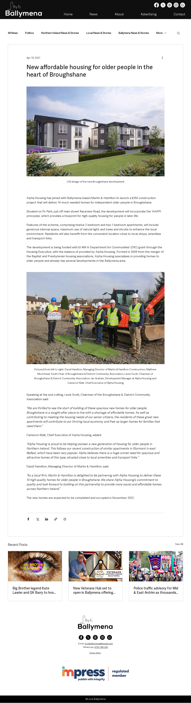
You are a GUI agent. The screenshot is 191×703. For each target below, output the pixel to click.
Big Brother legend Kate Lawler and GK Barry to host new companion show (33, 590)
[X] (163, 5)
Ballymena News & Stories (134, 33)
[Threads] (169, 5)
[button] (178, 32)
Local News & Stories (98, 33)
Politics (29, 33)
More (159, 33)
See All (179, 544)
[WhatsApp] (109, 637)
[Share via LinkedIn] (46, 519)
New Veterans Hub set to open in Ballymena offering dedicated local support (93, 590)
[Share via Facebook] (28, 519)
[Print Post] (65, 519)
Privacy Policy (95, 653)
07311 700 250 (101, 647)
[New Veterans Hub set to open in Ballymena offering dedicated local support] (96, 566)
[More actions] (162, 57)
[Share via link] (55, 519)
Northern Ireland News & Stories (60, 33)
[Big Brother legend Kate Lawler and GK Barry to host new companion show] (35, 566)
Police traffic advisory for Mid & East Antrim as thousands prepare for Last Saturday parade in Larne (156, 590)
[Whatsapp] (182, 5)
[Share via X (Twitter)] (37, 519)
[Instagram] (176, 5)
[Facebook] (156, 5)
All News (13, 33)
